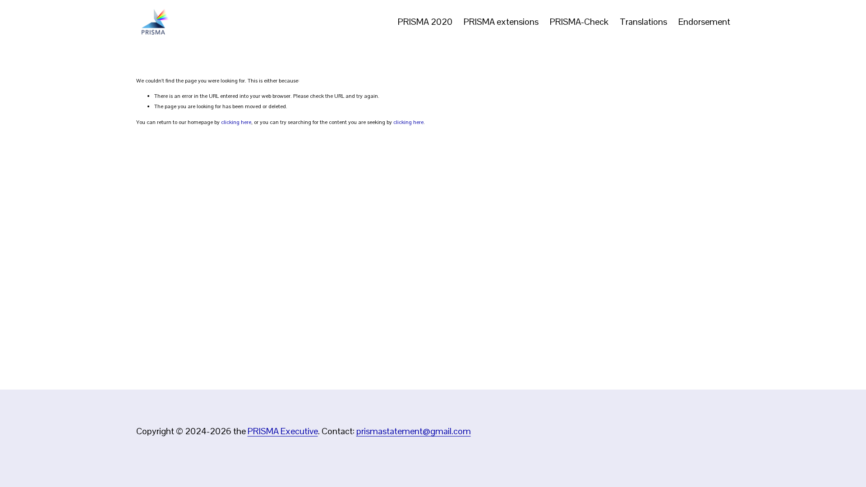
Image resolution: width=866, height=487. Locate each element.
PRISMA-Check (579, 22)
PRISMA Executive (283, 431)
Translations (643, 22)
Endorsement (704, 22)
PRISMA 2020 (425, 22)
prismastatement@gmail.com (413, 431)
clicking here (236, 122)
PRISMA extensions (501, 22)
